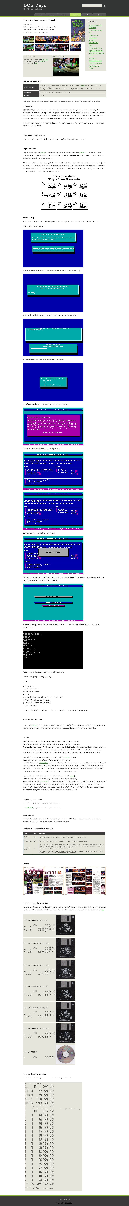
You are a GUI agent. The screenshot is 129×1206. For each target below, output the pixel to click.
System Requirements (95, 25)
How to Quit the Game (95, 48)
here (103, 910)
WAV (36, 63)
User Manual (29, 808)
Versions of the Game (95, 61)
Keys (90, 45)
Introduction (92, 28)
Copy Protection (93, 35)
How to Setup (93, 38)
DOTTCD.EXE (43, 763)
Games (75, 15)
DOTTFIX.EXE (43, 781)
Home (39, 15)
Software (63, 15)
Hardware (51, 15)
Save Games (92, 58)
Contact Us (99, 15)
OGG (43, 60)
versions (81, 153)
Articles (87, 15)
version (82, 86)
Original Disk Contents (95, 63)
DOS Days (35, 5)
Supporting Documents (95, 51)
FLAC (46, 60)
